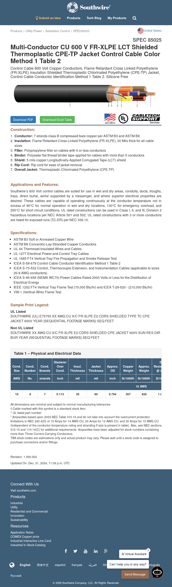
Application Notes (22, 532)
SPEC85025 (81, 31)
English (25, 565)
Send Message (135, 574)
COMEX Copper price (24, 536)
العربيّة (93, 565)
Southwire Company (74, 583)
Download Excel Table (57, 119)
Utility (14, 507)
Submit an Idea (49, 18)
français (77, 565)
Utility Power (34, 31)
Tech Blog (94, 18)
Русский (15, 575)
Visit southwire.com (23, 490)
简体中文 (43, 565)
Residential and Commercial (29, 511)
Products (16, 31)
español (60, 565)
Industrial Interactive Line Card (30, 541)
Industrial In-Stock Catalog (28, 545)
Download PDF (23, 119)
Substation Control (57, 31)
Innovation (17, 515)
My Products (117, 18)
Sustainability (19, 520)
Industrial (16, 503)
